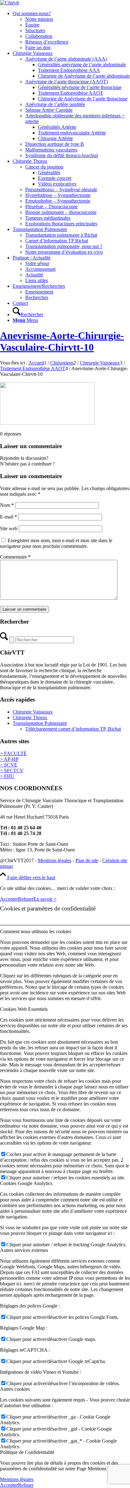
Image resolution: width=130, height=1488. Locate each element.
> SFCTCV (12, 770)
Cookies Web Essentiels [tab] (24, 1009)
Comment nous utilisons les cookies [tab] (35, 931)
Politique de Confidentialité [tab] (27, 1452)
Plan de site (86, 860)
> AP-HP (9, 759)
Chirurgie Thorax (30, 717)
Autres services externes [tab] (24, 1250)
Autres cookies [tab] (15, 1389)
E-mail (8, 516)
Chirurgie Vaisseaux (33, 711)
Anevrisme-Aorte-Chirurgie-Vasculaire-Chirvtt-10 (62, 341)
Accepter (9, 899)
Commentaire (15, 557)
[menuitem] (71, 30)
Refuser (25, 899)
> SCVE (8, 765)
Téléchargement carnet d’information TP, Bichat (73, 729)
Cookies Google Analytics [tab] (26, 1183)
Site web (8, 528)
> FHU (7, 776)
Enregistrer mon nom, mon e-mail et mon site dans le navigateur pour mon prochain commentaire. (56, 543)
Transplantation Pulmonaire (40, 723)
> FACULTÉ (13, 753)
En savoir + (44, 899)
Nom (7, 505)
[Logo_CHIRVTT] (9, 2)
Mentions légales (54, 860)
